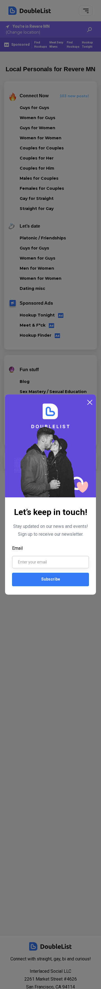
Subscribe (50, 579)
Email (17, 548)
